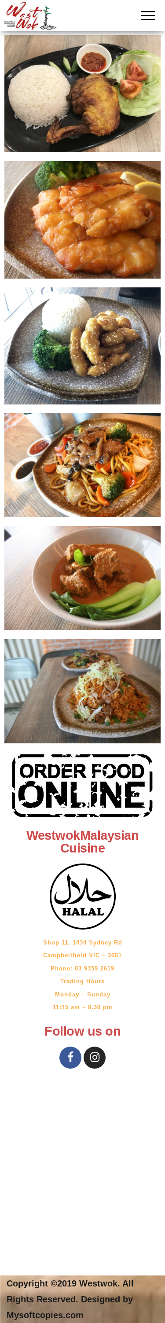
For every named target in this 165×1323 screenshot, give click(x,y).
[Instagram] (95, 1058)
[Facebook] (70, 1058)
